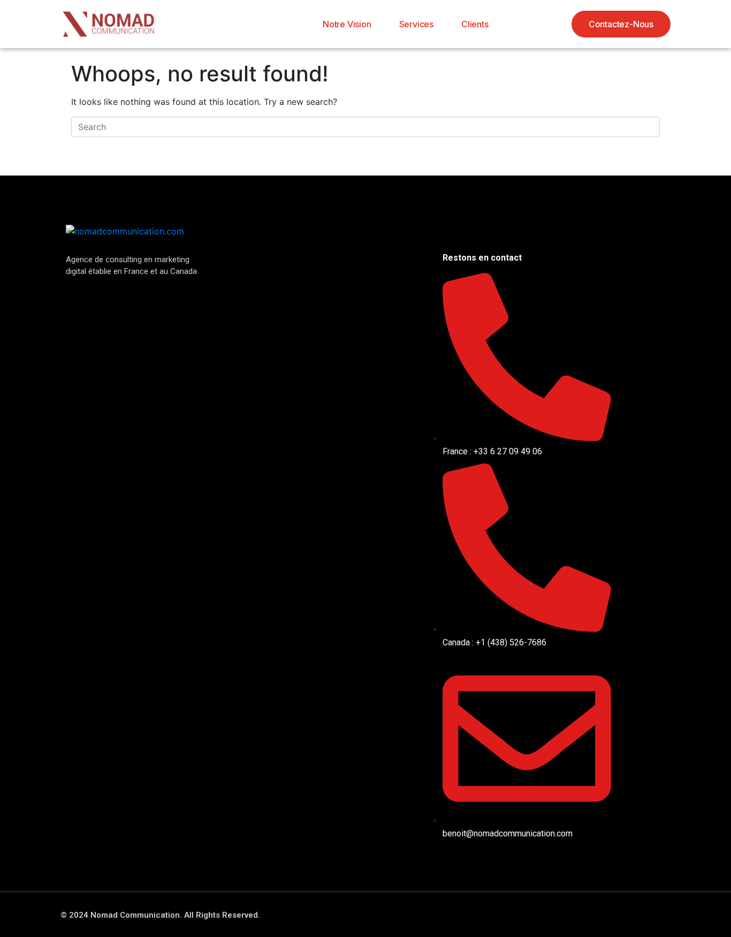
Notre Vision (347, 24)
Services (416, 24)
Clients (475, 24)
